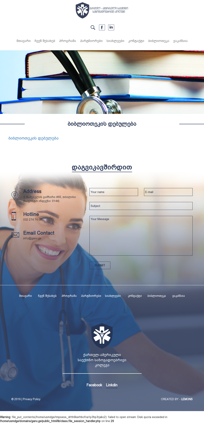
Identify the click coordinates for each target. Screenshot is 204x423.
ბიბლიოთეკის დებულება (33, 138)
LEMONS (187, 399)
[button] (45, 42)
